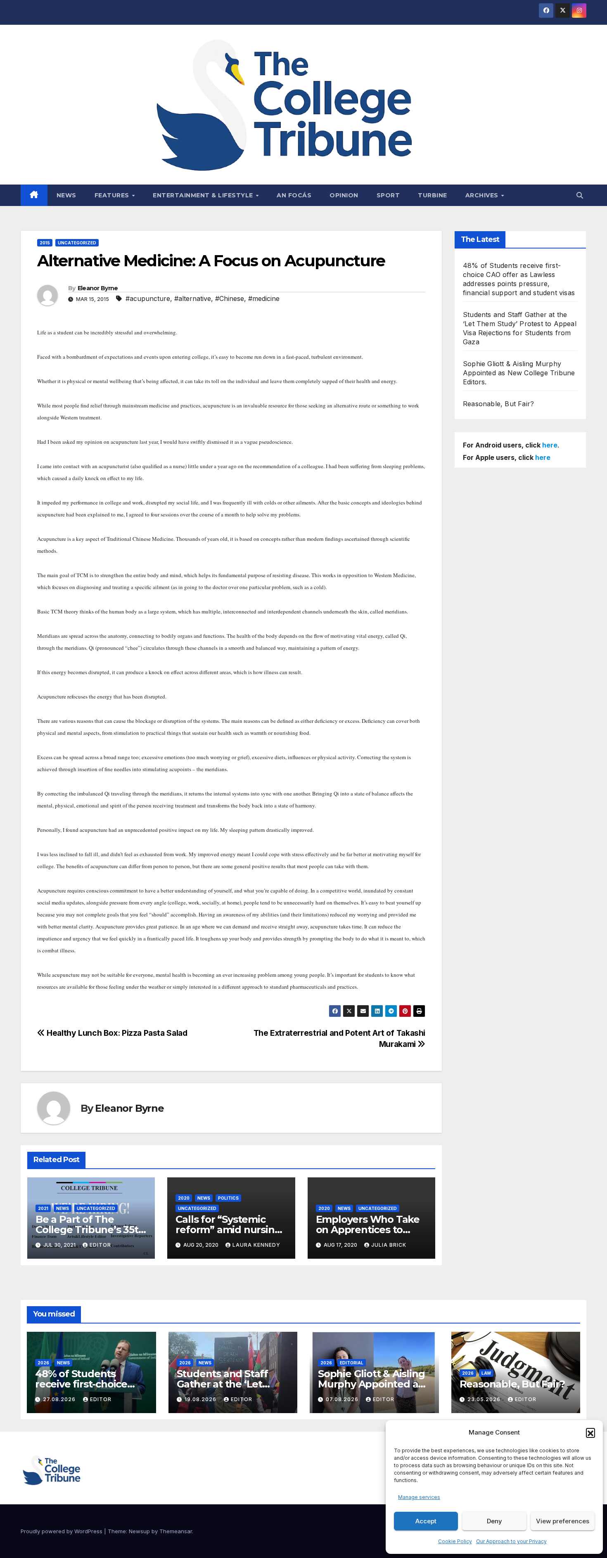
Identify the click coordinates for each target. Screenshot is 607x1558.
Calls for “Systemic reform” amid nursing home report (228, 1229)
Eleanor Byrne (98, 288)
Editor (100, 1245)
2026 (43, 1362)
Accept (425, 1521)
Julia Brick (388, 1245)
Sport (388, 195)
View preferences (562, 1521)
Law (486, 1373)
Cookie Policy (455, 1541)
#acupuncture (148, 298)
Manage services (419, 1497)
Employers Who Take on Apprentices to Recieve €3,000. (368, 1229)
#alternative (192, 298)
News (66, 195)
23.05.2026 (484, 1399)
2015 (45, 242)
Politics (228, 1198)
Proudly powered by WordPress (62, 1531)
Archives (482, 195)
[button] (590, 1432)
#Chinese (229, 298)
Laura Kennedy (256, 1245)
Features (113, 195)
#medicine (264, 298)
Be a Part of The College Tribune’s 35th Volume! (90, 1229)
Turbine (432, 195)
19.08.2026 (201, 1399)
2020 (184, 1198)
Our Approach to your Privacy (511, 1541)
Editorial (351, 1362)
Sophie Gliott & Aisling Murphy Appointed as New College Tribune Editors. (519, 373)
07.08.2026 (343, 1399)
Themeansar (175, 1531)
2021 (43, 1208)
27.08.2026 (60, 1399)
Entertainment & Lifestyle (204, 195)
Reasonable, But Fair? (498, 404)
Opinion (344, 195)
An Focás (294, 195)
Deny (494, 1521)
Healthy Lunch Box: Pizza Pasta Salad (116, 1033)
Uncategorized (77, 242)
